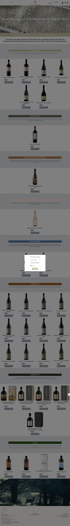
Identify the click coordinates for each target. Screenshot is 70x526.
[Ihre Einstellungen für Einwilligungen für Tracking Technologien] (69, 394)
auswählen (35, 268)
